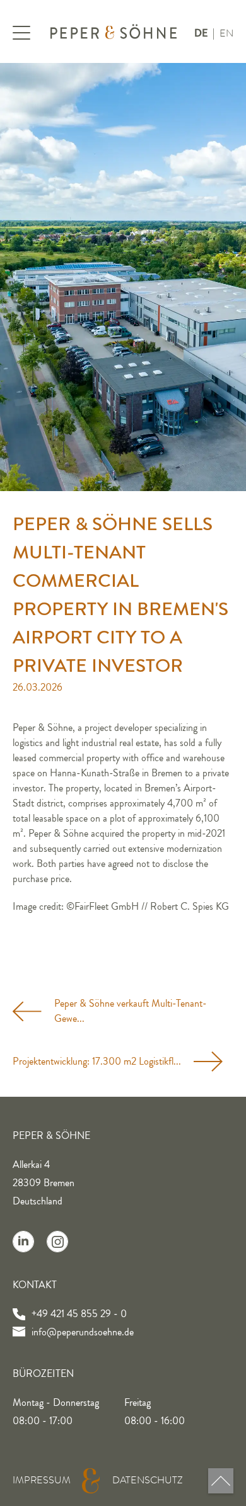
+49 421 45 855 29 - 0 (79, 1314)
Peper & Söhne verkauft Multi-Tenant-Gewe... (130, 1011)
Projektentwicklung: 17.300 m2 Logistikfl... (97, 1061)
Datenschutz (147, 1480)
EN (226, 33)
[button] (25, 34)
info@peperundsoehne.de (83, 1332)
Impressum (42, 1480)
